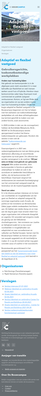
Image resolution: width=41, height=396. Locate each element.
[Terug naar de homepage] (13, 6)
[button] (39, 7)
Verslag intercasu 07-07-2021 (16, 286)
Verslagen (5, 54)
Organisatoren (6, 50)
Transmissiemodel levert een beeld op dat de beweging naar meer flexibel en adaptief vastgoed (19, 253)
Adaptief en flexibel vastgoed (12, 47)
